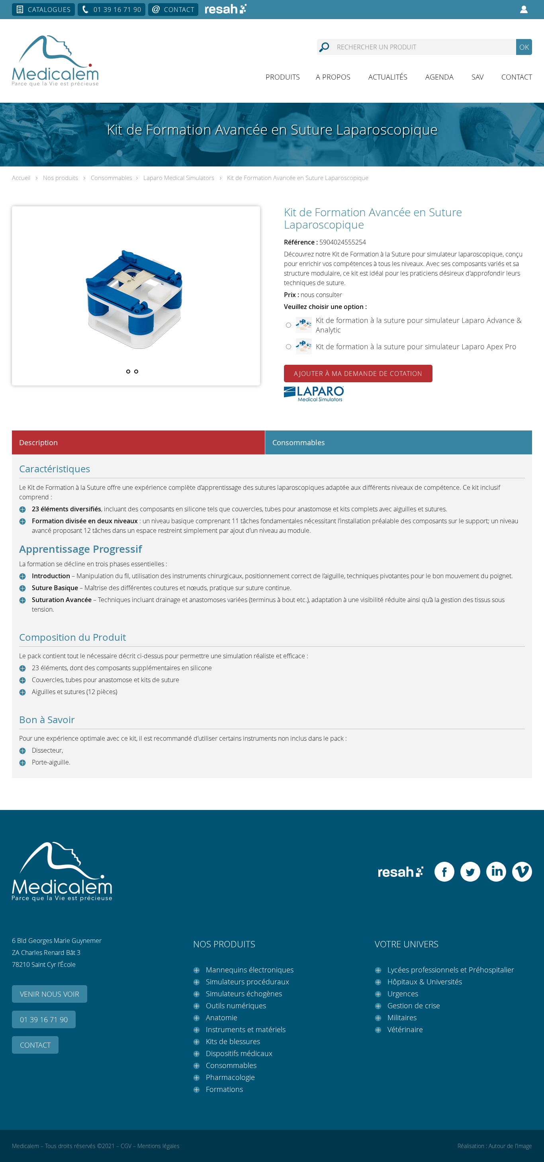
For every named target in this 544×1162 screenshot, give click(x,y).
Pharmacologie (230, 1077)
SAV (477, 77)
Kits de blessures (233, 1041)
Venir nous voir (49, 994)
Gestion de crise (413, 1005)
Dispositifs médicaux (239, 1053)
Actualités (387, 77)
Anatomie (221, 1017)
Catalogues (49, 9)
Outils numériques (236, 1005)
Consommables (111, 178)
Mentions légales (158, 1146)
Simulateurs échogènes (244, 993)
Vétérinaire (405, 1029)
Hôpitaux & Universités (424, 981)
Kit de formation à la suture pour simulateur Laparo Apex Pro (416, 346)
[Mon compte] (524, 9)
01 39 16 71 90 (117, 9)
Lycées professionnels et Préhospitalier (450, 969)
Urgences (402, 993)
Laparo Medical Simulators (178, 178)
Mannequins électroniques (250, 969)
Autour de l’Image (510, 1146)
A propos (333, 77)
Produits (283, 77)
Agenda (439, 77)
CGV (126, 1146)
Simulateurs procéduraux (247, 981)
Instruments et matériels (246, 1029)
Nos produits (60, 178)
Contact (179, 9)
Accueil (21, 178)
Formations (224, 1089)
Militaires (402, 1017)
